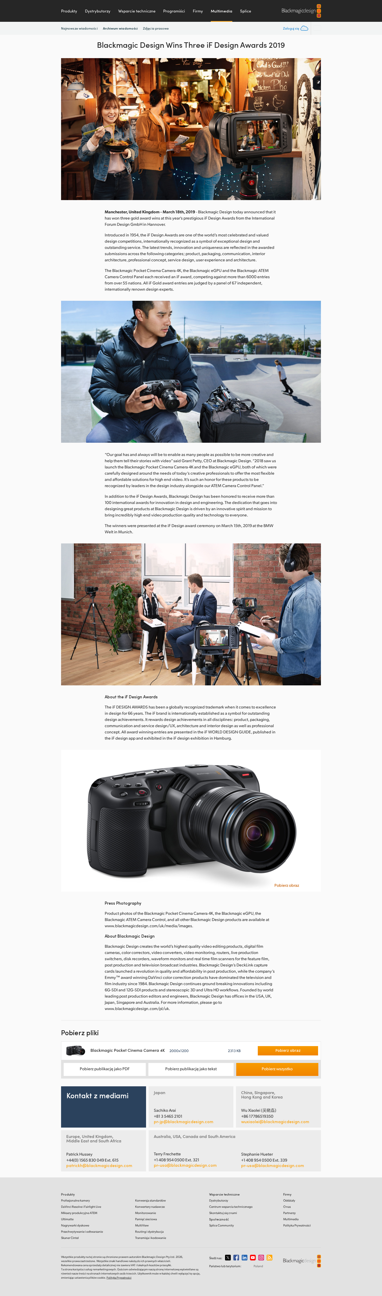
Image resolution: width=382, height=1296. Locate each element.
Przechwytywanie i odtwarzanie (82, 1231)
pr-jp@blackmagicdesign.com (183, 1122)
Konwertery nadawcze (150, 1207)
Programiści (174, 10)
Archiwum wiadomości (120, 28)
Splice (245, 10)
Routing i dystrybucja (149, 1231)
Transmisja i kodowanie (150, 1238)
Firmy (198, 10)
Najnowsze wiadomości (79, 28)
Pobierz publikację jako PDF (105, 1068)
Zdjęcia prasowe (156, 28)
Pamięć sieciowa (146, 1219)
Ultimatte (67, 1219)
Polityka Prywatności (297, 1225)
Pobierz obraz (286, 885)
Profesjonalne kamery (75, 1200)
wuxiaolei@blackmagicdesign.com (275, 1122)
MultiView (142, 1225)
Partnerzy (289, 1213)
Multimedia (221, 10)
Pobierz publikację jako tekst (191, 1068)
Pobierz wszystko (277, 1068)
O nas (287, 1207)
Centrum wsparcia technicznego (231, 1207)
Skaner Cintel (70, 1238)
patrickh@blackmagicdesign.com (99, 1165)
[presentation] (68, 129)
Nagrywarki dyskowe (75, 1225)
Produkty (69, 10)
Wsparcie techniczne (136, 10)
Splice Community (221, 1225)
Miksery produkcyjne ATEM (79, 1213)
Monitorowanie (145, 1213)
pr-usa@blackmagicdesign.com (185, 1165)
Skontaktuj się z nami (223, 1213)
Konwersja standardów (150, 1200)
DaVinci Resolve (81, 1207)
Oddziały (289, 1200)
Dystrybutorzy (97, 10)
